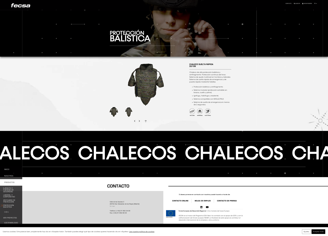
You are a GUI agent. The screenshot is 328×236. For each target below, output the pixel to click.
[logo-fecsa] (20, 5)
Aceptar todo (318, 231)
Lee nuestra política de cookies (141, 231)
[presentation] (137, 123)
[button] (315, 3)
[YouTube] (207, 207)
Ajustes (306, 231)
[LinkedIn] (201, 207)
